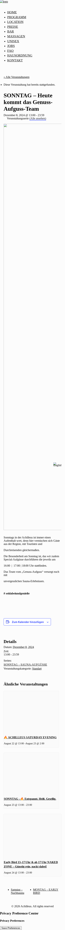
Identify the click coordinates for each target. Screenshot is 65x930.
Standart (37, 668)
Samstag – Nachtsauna (17, 891)
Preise (12, 27)
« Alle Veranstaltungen (16, 77)
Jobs (11, 46)
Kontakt (15, 60)
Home (12, 12)
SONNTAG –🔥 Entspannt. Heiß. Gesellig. (30, 798)
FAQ (10, 51)
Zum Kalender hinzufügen (28, 622)
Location (15, 22)
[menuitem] (36, 12)
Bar (10, 31)
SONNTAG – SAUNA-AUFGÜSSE (25, 664)
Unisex (13, 41)
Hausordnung (19, 55)
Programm (16, 17)
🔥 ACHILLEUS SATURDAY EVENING (30, 737)
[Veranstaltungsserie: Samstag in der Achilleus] (45, 743)
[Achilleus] (32, 4)
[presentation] (31, 711)
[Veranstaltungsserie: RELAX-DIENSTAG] (33, 872)
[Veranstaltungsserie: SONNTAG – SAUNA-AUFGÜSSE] (33, 804)
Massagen (16, 36)
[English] (57, 465)
